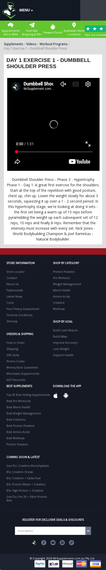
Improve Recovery (65, 342)
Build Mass (60, 336)
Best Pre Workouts (18, 401)
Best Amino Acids (18, 432)
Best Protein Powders (20, 426)
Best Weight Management (23, 413)
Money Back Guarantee (22, 367)
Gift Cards (12, 355)
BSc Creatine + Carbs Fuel (23, 478)
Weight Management (67, 284)
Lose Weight (61, 349)
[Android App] (65, 395)
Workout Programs (53, 44)
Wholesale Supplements (22, 373)
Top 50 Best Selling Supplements (28, 395)
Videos (31, 44)
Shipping (12, 349)
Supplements (13, 44)
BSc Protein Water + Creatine (26, 484)
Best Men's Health (18, 407)
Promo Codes (15, 361)
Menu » (26, 10)
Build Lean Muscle (65, 330)
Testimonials (14, 290)
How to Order (15, 342)
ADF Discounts (15, 380)
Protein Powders (64, 272)
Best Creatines (15, 419)
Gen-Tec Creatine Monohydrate (27, 466)
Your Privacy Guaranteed (22, 309)
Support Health (63, 355)
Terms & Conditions (19, 315)
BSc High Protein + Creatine (24, 490)
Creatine (59, 302)
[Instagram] (62, 542)
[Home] (10, 10)
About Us (12, 284)
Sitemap (12, 321)
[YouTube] (53, 542)
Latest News (14, 296)
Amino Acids (61, 296)
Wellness (59, 309)
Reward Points (52, 32)
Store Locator (15, 272)
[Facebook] (43, 542)
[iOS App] (55, 395)
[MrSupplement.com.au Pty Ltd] (34, 542)
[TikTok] (71, 542)
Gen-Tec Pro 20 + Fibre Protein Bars (26, 498)
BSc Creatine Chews (19, 472)
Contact (11, 278)
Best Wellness (15, 438)
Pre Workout (61, 278)
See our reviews (95, 35)
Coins (10, 302)
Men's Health (61, 290)
